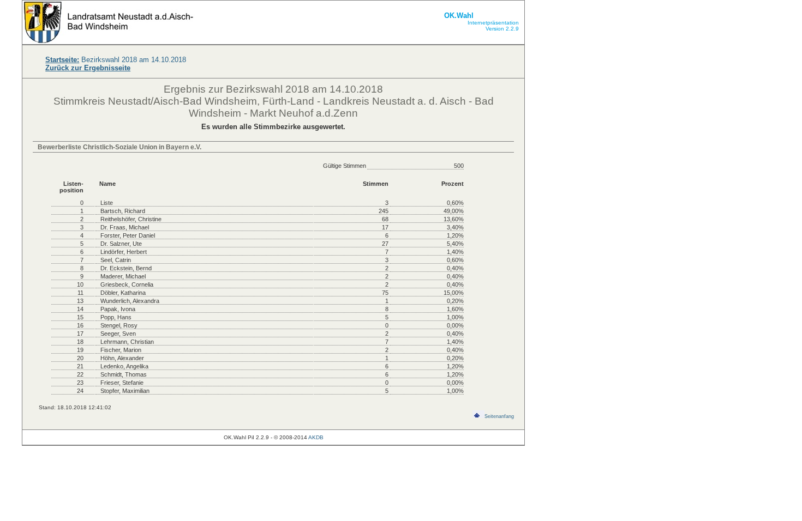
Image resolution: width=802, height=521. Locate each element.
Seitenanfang (499, 416)
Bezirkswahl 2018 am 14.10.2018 (115, 60)
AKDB (316, 437)
